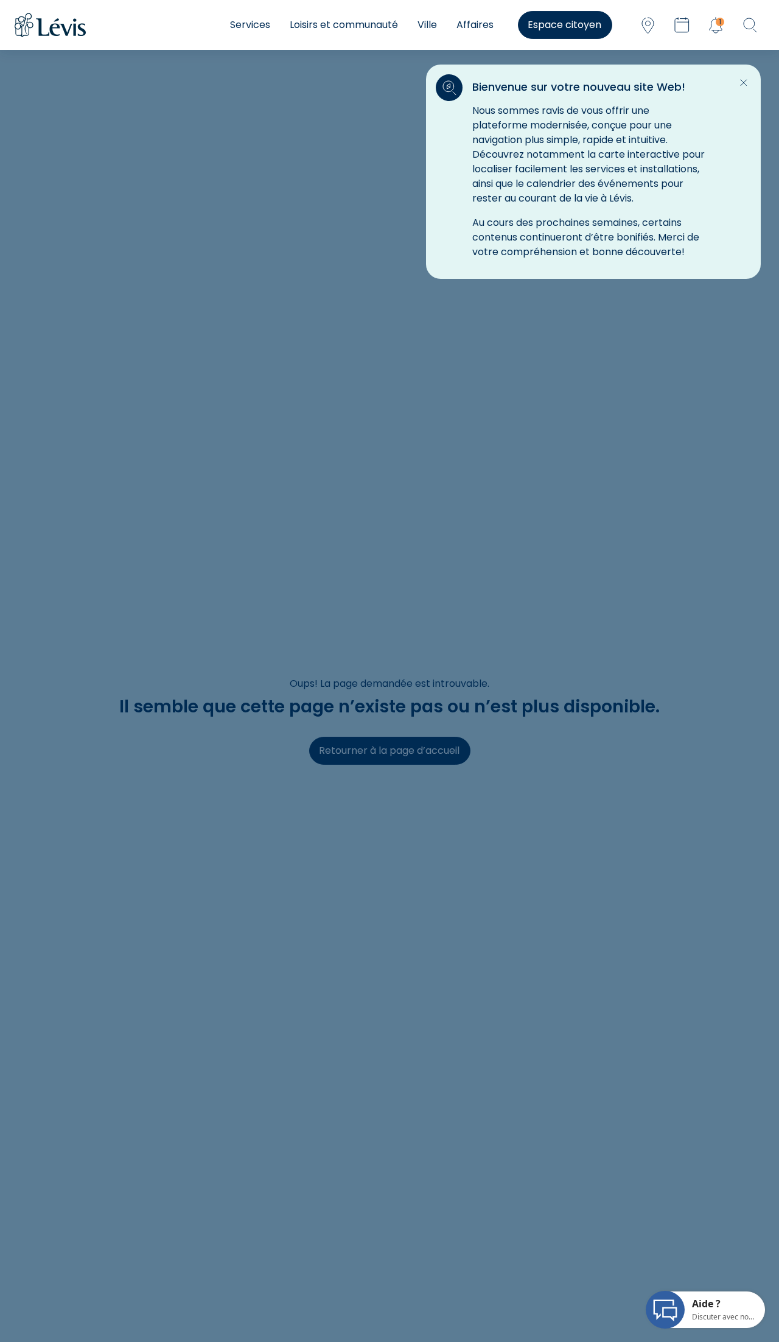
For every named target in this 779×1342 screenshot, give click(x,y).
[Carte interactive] (647, 25)
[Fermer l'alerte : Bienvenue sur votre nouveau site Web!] (743, 82)
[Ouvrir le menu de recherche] (749, 25)
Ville (427, 25)
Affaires (475, 25)
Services (250, 25)
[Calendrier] (681, 25)
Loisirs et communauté (344, 25)
